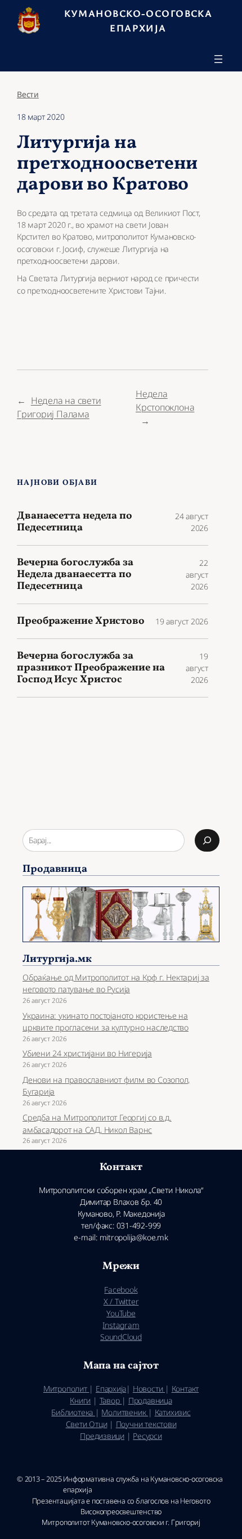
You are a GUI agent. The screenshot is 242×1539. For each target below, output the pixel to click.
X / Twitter (121, 1301)
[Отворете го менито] (218, 59)
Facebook (120, 1289)
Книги (80, 1400)
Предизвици (102, 1435)
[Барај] (207, 840)
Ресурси (147, 1435)
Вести (28, 94)
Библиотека (73, 1412)
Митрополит (66, 1388)
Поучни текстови (146, 1424)
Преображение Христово (81, 621)
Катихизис (173, 1412)
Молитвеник (124, 1412)
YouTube (120, 1313)
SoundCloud (121, 1336)
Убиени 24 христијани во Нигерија (87, 1053)
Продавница (150, 1400)
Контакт (185, 1388)
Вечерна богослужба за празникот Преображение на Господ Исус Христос (91, 667)
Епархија (111, 1388)
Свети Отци (86, 1424)
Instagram (120, 1325)
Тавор (111, 1400)
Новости (149, 1388)
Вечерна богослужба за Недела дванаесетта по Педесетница (75, 574)
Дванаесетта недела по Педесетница (74, 521)
